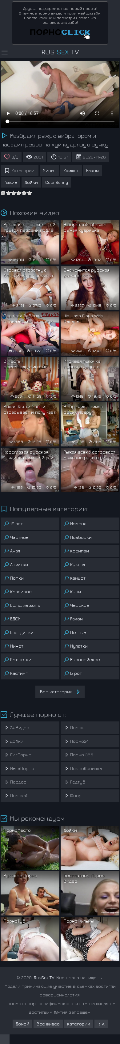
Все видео (48, 1023)
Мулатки (79, 646)
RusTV (60, 52)
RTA (101, 1023)
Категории (78, 1023)
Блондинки (22, 632)
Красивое (21, 591)
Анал (15, 550)
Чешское (79, 605)
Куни (75, 591)
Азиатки (19, 564)
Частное (19, 537)
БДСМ (15, 618)
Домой (22, 1023)
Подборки (81, 537)
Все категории (56, 691)
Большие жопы (25, 605)
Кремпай (79, 550)
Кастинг (19, 673)
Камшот (71, 170)
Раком (92, 170)
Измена (78, 523)
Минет (49, 170)
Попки (17, 578)
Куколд (77, 564)
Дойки (31, 182)
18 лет (16, 523)
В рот (76, 673)
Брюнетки (20, 659)
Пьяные (78, 632)
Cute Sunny (56, 182)
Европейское (85, 659)
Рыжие (10, 182)
